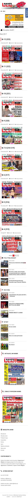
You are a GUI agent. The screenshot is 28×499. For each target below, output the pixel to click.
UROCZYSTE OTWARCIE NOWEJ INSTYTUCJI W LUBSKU (16, 304)
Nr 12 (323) (6, 39)
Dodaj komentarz (19, 43)
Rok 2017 (12, 30)
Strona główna (6, 30)
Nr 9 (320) (5, 121)
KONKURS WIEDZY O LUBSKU (16, 312)
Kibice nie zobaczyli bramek (15, 335)
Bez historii (11, 344)
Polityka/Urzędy (10, 258)
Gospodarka (3, 440)
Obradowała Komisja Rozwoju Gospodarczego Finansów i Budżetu (17, 281)
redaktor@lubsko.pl (13, 483)
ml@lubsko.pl (8, 478)
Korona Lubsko (12, 326)
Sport (6, 322)
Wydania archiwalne (5, 446)
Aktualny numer (4, 436)
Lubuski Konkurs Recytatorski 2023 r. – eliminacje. (18, 295)
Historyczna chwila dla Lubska (16, 262)
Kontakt (2, 450)
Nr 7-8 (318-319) (8, 148)
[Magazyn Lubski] (7, 4)
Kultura (7, 290)
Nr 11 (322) (6, 66)
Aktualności (3, 434)
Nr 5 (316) (5, 202)
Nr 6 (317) (5, 175)
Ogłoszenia (3, 448)
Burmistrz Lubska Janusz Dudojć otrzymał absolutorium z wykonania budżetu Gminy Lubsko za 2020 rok (17, 273)
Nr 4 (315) (5, 229)
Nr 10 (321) (6, 94)
